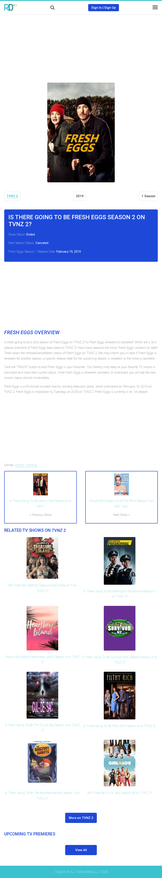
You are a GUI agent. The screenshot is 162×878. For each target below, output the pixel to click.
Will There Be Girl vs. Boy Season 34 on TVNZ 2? (119, 793)
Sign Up (110, 8)
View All (81, 850)
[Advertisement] (81, 45)
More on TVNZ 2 (81, 818)
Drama (19, 465)
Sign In (96, 8)
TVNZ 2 (12, 196)
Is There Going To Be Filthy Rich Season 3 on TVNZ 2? (120, 726)
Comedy (31, 465)
